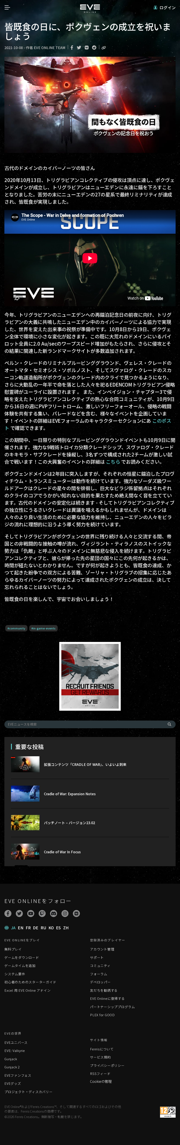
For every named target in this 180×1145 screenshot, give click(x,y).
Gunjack (10, 1059)
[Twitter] (19, 913)
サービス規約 (100, 1057)
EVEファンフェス (17, 1075)
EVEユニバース (16, 1042)
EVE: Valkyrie (14, 1050)
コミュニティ (100, 965)
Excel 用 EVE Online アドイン (27, 990)
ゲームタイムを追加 (20, 965)
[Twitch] (42, 913)
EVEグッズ (12, 1083)
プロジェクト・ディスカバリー (28, 1091)
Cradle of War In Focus (62, 851)
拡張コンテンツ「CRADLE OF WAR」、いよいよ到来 (85, 764)
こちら (113, 461)
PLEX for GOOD (102, 1014)
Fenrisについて (102, 1049)
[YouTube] (30, 913)
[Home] (90, 11)
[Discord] (53, 913)
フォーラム (98, 974)
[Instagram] (64, 913)
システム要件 (14, 974)
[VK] (76, 913)
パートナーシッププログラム (112, 1006)
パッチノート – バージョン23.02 (69, 822)
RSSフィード (100, 1073)
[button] (164, 8)
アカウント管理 (102, 949)
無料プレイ (13, 949)
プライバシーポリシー (107, 1065)
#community (16, 628)
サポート (97, 957)
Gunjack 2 (12, 1067)
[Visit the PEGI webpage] (168, 1112)
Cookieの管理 (101, 1081)
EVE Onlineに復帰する (107, 998)
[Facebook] (7, 913)
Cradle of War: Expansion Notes (70, 793)
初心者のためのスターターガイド (30, 982)
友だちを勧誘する (104, 990)
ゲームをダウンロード (21, 957)
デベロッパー (100, 982)
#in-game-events (43, 628)
